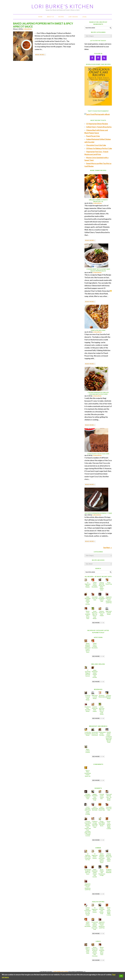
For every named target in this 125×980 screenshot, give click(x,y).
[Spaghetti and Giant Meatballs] (107, 867)
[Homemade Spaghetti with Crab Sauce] (85, 867)
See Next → (107, 548)
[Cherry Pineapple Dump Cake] (100, 804)
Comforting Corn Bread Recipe (88, 733)
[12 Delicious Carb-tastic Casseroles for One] (85, 851)
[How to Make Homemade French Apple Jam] (85, 768)
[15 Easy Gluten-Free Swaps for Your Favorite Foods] (85, 905)
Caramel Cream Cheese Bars (101, 796)
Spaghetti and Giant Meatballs (108, 871)
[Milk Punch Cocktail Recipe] (107, 609)
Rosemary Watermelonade (103, 696)
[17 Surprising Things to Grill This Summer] (85, 667)
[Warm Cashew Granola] (85, 747)
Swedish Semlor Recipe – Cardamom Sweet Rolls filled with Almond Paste (109, 737)
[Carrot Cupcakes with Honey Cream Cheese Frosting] (85, 804)
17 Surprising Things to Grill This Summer (87, 673)
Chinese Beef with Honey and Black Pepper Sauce (98, 270)
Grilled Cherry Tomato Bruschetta (98, 127)
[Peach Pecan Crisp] (96, 317)
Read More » (40, 54)
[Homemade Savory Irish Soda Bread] (93, 730)
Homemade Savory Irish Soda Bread (95, 733)
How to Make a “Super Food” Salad (88, 950)
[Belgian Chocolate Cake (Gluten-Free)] (93, 792)
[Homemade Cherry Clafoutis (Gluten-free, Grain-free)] (93, 919)
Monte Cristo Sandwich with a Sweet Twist (87, 615)
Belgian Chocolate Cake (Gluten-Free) (94, 797)
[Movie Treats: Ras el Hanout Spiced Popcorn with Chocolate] (93, 945)
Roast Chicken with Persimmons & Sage (102, 872)
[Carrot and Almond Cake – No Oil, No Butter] (107, 792)
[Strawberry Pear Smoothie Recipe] (85, 704)
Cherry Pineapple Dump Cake (102, 808)
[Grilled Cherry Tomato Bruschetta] (96, 186)
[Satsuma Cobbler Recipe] (107, 693)
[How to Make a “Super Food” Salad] (85, 945)
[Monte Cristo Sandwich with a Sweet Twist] (85, 609)
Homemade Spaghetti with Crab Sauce (88, 872)
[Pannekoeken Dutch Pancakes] (100, 730)
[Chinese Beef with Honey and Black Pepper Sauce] (96, 255)
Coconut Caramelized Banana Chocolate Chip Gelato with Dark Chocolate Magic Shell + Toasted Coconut (87, 828)
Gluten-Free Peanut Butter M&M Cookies (109, 825)
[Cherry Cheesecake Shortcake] (93, 804)
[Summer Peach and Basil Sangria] (100, 609)
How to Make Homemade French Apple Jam (88, 773)
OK (121, 976)
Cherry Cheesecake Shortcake (95, 808)
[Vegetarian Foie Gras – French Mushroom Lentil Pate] (107, 594)
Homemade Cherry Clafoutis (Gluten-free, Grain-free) (95, 925)
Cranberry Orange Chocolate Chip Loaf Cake (94, 824)
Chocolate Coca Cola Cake (96, 145)
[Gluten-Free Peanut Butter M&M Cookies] (107, 819)
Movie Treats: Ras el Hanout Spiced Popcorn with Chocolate (95, 952)
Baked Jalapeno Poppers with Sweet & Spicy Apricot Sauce (43, 25)
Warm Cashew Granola (87, 751)
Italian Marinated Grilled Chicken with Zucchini (98, 393)
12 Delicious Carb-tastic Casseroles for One (88, 856)
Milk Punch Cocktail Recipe (109, 613)
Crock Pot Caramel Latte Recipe (87, 697)
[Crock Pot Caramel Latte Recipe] (85, 693)
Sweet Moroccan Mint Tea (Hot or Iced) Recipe (94, 615)
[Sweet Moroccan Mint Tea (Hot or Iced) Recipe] (93, 609)
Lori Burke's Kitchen (62, 6)
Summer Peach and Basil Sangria (101, 613)
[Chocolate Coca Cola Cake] (96, 440)
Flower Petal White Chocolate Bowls (102, 823)
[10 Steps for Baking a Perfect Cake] (96, 500)
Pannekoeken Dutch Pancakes (102, 733)
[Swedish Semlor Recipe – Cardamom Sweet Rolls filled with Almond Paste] (107, 730)
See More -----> (98, 622)
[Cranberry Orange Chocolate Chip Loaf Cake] (93, 819)
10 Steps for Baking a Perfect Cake (99, 148)
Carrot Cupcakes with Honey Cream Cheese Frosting (88, 810)
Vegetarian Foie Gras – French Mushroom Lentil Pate (109, 599)
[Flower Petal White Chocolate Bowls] (100, 819)
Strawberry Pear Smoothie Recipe (88, 709)
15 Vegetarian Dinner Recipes (97, 124)
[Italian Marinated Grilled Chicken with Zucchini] (96, 379)
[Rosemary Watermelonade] (100, 693)
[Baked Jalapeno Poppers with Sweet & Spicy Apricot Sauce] (85, 641)
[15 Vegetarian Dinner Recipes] (85, 580)
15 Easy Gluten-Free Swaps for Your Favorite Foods (88, 911)
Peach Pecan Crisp (93, 136)
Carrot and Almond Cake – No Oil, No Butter (109, 797)
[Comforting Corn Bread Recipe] (85, 730)
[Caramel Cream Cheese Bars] (100, 792)
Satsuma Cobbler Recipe (108, 697)
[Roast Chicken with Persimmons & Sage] (100, 867)
